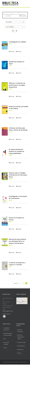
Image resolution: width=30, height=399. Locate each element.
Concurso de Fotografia (6, 343)
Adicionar (12, 51)
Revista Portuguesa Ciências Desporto (8, 334)
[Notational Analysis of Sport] (5, 65)
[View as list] (16, 31)
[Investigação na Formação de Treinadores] (5, 199)
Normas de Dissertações (20, 330)
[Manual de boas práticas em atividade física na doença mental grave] (5, 242)
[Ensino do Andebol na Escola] (5, 221)
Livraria (5, 347)
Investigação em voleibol (17, 42)
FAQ (5, 338)
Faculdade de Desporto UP (7, 329)
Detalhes (19, 51)
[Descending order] (23, 22)
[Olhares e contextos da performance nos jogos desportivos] (5, 86)
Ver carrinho (23, 16)
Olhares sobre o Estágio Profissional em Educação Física (18, 175)
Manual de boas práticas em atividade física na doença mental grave (17, 241)
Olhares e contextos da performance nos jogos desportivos (17, 85)
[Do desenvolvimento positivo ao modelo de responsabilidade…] (5, 152)
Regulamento (20, 349)
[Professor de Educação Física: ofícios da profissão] (5, 131)
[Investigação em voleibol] (5, 45)
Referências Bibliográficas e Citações (20, 336)
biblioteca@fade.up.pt (7, 311)
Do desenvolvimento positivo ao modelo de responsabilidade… (16, 151)
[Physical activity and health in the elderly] (5, 110)
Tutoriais (19, 353)
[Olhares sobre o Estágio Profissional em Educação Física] (5, 176)
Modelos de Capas (21, 342)
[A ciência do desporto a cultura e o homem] (5, 266)
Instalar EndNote (21, 346)
